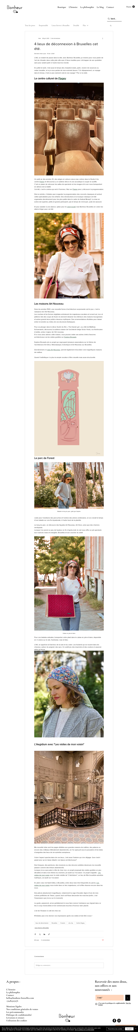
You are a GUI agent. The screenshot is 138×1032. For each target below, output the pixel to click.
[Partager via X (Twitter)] (40, 934)
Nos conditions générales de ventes (22, 1009)
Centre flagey (80, 923)
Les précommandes (15, 1012)
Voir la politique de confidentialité (84, 1030)
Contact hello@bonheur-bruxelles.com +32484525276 (20, 998)
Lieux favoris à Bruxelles (60, 25)
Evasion (62, 923)
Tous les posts (30, 25)
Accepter (129, 1029)
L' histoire (10, 989)
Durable (76, 25)
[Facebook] (114, 1020)
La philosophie (13, 992)
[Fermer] (136, 1028)
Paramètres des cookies (115, 1029)
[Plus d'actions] (102, 38)
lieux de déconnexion (41, 923)
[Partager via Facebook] (35, 934)
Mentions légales (13, 1006)
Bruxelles (54, 923)
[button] (130, 6)
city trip (70, 923)
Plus (84, 25)
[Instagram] (119, 1020)
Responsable (43, 25)
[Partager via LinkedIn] (44, 934)
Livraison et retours (15, 1017)
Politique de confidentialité (19, 1014)
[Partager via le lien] (49, 934)
